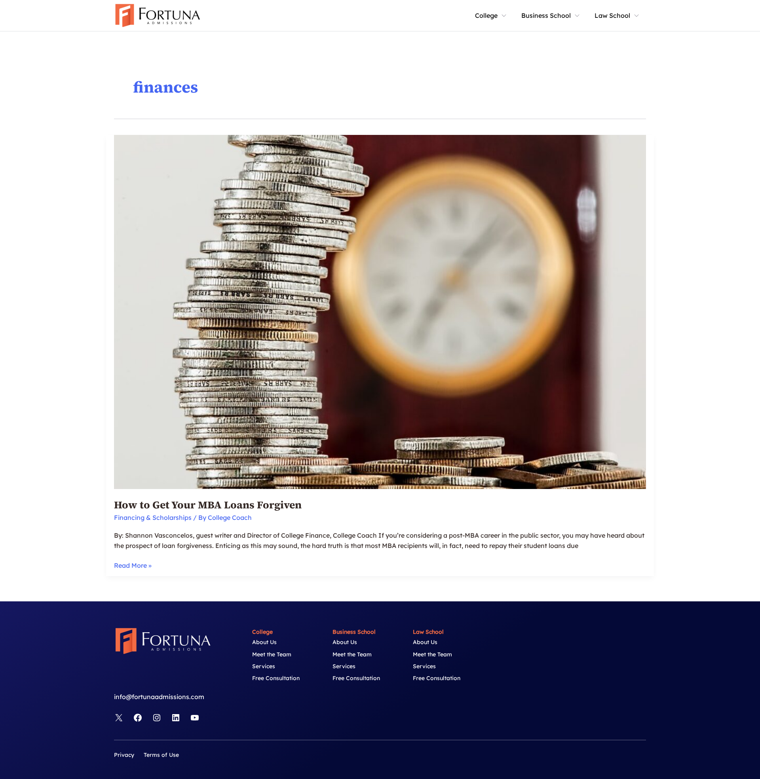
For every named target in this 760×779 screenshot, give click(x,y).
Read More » (133, 566)
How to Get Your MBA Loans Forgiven (208, 505)
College (486, 15)
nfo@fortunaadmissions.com (160, 697)
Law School (612, 15)
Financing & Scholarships (153, 517)
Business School (546, 15)
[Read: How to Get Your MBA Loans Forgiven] (380, 311)
